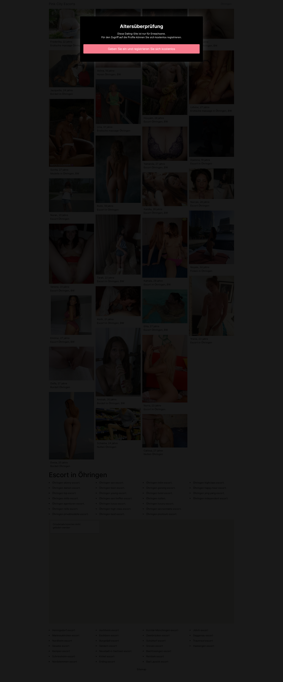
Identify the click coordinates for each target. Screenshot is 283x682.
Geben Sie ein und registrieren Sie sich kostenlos (141, 49)
